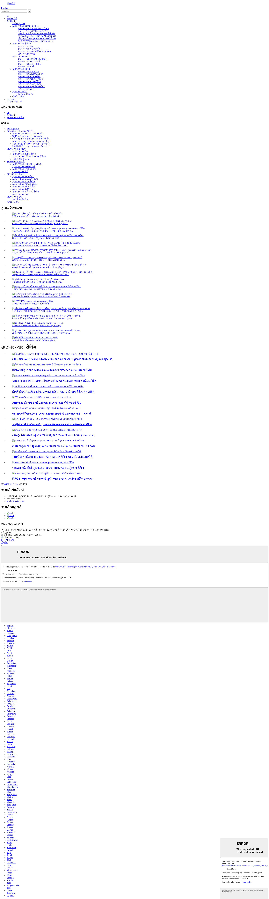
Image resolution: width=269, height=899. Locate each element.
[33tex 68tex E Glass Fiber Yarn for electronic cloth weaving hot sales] (47, 430)
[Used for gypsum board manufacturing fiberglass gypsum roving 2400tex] (46, 408)
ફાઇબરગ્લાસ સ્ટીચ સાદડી (29, 64)
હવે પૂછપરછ (6, 532)
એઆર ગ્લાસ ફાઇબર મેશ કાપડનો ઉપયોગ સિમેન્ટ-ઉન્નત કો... (40, 245)
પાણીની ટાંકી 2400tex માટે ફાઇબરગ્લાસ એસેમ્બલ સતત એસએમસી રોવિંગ (52, 424)
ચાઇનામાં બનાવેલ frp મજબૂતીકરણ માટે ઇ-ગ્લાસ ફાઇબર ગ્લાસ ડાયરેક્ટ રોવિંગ (54, 380)
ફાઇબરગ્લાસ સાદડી (21, 56)
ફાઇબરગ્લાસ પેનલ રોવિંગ (29, 81)
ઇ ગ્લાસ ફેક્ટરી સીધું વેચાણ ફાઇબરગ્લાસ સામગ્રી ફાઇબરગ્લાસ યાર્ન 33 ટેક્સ (53, 446)
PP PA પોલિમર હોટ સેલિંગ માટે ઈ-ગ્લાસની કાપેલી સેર (36, 216)
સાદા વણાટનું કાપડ (26, 54)
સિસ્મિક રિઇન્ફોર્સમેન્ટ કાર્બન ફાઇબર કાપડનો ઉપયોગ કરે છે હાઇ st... (43, 318)
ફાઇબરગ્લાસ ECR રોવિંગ (29, 76)
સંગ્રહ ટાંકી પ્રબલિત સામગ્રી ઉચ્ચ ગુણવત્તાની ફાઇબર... (38, 289)
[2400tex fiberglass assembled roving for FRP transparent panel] (41, 397)
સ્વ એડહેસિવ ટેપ (25, 94)
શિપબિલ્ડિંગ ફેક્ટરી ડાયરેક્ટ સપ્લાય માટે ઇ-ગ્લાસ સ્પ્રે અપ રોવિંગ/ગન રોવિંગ (53, 391)
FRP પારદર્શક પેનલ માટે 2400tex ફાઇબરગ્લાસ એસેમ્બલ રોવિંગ (46, 402)
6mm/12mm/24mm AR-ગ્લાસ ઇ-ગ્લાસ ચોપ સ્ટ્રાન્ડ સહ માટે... (40, 223)
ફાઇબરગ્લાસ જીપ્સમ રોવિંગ (30, 79)
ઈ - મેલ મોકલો (7, 540)
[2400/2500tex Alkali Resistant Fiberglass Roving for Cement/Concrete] (46, 364)
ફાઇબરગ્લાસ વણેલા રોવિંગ (30, 49)
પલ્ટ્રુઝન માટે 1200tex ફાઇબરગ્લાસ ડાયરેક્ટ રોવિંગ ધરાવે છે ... (40, 274)
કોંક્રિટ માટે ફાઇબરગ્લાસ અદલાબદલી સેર (37, 36)
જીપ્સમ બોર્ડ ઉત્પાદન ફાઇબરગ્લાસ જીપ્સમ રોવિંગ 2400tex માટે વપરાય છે (51, 413)
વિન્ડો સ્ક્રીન (18, 96)
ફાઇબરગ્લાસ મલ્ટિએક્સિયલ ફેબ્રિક (35, 51)
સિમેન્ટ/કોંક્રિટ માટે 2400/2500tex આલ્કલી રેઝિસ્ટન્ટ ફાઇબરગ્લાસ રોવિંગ (52, 370)
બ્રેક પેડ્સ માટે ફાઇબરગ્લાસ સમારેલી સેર (36, 33)
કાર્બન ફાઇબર (18, 23)
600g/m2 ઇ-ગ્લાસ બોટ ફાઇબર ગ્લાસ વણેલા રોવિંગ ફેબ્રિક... (39, 267)
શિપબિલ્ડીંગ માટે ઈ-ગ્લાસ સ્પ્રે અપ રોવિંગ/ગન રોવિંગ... (36, 238)
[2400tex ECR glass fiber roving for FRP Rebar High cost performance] (46, 451)
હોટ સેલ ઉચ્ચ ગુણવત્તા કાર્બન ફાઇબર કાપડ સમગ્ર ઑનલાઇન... (41, 333)
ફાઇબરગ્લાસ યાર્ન (26, 89)
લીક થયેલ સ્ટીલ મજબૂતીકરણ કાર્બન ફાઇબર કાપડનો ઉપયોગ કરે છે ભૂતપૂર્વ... (47, 311)
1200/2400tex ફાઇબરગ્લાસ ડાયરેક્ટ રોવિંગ (31, 304)
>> (17, 484)
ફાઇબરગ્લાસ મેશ (25, 46)
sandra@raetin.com (15, 501)
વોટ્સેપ (4, 542)
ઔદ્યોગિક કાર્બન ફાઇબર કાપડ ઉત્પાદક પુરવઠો (33, 340)
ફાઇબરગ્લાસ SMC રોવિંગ (29, 84)
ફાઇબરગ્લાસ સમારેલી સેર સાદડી (32, 59)
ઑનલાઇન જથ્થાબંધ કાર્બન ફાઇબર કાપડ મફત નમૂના (36, 325)
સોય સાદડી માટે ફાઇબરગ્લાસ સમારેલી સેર (37, 38)
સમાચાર (10, 99)
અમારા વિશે (12, 18)
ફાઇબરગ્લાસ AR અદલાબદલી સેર (33, 28)
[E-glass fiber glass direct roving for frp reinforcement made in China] (48, 375)
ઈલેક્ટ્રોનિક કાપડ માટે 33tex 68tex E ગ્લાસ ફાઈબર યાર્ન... (38, 260)
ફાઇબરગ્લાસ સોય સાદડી (29, 61)
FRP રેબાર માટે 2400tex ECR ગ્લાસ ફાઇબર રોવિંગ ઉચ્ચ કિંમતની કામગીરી (52, 456)
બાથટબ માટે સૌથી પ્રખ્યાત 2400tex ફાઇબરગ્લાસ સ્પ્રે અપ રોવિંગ (48, 467)
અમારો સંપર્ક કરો (14, 102)
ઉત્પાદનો (11, 21)
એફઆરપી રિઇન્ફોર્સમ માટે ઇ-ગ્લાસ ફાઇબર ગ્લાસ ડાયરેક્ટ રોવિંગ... (42, 231)
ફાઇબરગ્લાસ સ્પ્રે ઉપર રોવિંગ (31, 86)
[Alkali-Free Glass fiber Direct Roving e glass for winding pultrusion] (47, 473)
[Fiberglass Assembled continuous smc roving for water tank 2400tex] (47, 419)
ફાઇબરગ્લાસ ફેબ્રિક (21, 43)
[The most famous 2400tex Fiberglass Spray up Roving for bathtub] (43, 462)
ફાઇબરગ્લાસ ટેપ (19, 91)
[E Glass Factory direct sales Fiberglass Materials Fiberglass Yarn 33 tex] (48, 440)
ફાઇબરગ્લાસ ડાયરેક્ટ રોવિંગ (30, 74)
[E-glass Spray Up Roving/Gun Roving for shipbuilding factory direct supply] (48, 386)
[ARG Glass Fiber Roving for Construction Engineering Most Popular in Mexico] (55, 354)
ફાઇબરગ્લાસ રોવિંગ (21, 69)
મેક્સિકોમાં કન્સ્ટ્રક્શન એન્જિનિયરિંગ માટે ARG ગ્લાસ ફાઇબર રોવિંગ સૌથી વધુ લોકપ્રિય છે (62, 359)
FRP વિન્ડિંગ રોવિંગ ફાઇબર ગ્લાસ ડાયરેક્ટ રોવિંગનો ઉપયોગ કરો (41, 296)
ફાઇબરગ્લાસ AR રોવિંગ (28, 71)
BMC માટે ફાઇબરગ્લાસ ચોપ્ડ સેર (33, 31)
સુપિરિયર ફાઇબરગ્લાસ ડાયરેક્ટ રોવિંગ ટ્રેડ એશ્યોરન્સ (37, 282)
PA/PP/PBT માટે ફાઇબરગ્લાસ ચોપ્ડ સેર (35, 41)
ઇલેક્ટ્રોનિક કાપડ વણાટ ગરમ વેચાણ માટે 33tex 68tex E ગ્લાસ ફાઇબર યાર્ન (53, 435)
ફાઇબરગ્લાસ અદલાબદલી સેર (25, 26)
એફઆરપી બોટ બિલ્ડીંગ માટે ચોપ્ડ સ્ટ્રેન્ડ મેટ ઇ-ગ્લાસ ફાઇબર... (41, 252)
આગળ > (12, 484)
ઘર (8, 16)
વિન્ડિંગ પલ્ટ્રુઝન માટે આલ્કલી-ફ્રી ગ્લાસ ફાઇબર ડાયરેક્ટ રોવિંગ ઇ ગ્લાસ (52, 478)
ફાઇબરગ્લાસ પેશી (26, 66)
